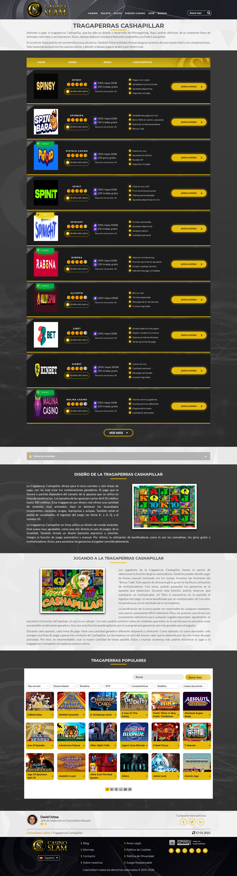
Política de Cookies (139, 849)
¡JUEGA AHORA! (189, 86)
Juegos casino (135, 13)
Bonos (162, 13)
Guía (151, 13)
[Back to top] (228, 867)
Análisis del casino (79, 91)
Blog (86, 843)
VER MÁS (116, 433)
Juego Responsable (139, 862)
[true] (52, 715)
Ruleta (106, 13)
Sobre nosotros (93, 862)
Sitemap (88, 849)
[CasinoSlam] (50, 10)
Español (49, 857)
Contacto (89, 856)
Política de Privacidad (140, 856)
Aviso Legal (134, 843)
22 (125, 789)
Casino (93, 13)
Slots (118, 13)
